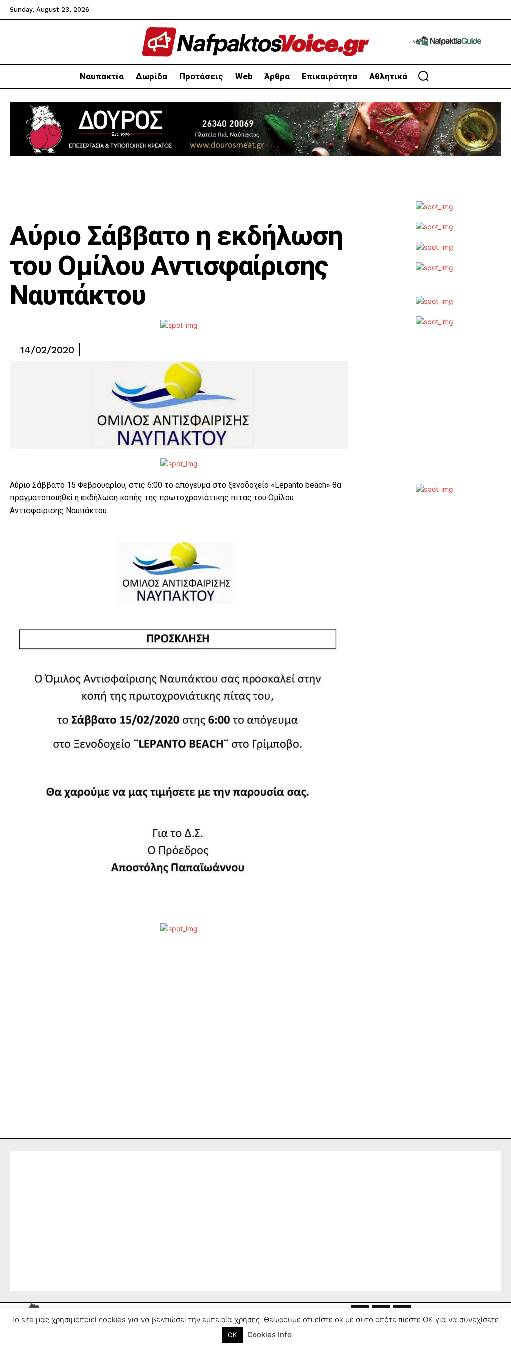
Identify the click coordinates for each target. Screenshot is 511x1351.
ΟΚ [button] (232, 1335)
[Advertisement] (434, 411)
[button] (423, 76)
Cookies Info (269, 1334)
